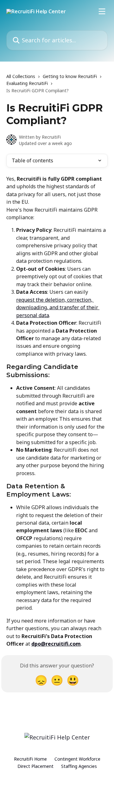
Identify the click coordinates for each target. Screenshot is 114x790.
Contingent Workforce (77, 759)
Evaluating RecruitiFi (27, 83)
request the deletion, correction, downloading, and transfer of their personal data (57, 307)
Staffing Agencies (79, 766)
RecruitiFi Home (30, 759)
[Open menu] (102, 11)
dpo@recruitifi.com (56, 643)
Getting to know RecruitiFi (70, 76)
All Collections (20, 76)
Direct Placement (35, 766)
